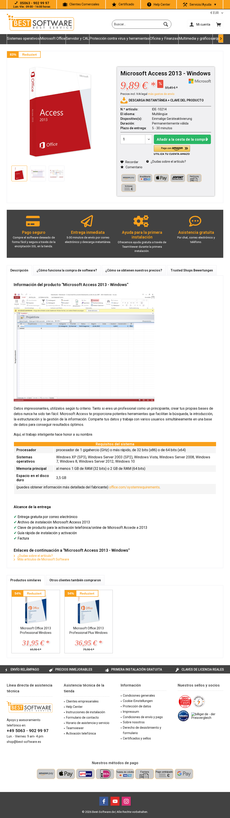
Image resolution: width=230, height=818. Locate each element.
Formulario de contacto (82, 717)
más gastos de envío (161, 94)
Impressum (131, 711)
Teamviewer (75, 728)
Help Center (162, 4)
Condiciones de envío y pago (143, 717)
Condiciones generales (139, 695)
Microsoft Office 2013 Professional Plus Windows (88, 630)
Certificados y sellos (137, 738)
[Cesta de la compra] (218, 24)
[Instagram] (126, 801)
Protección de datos (137, 706)
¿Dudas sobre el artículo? (168, 161)
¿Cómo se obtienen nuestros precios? (133, 270)
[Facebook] (103, 801)
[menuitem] (218, 24)
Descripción (19, 270)
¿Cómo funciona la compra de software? (67, 270)
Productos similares (25, 580)
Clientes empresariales (82, 701)
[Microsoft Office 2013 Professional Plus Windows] (89, 608)
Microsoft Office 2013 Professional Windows (35, 630)
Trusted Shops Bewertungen (191, 270)
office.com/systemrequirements (134, 487)
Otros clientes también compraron (75, 580)
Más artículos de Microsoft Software (43, 559)
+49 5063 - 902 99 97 (28, 730)
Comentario (133, 167)
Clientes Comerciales (84, 4)
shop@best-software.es (24, 742)
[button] (172, 150)
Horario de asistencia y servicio (87, 723)
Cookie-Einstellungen (138, 701)
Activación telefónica (81, 733)
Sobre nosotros (134, 722)
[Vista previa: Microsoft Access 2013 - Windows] (19, 173)
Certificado (126, 4)
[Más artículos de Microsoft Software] (200, 81)
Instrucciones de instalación (85, 712)
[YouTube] (115, 801)
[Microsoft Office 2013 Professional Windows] (36, 608)
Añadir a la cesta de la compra (182, 139)
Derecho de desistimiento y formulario (142, 730)
